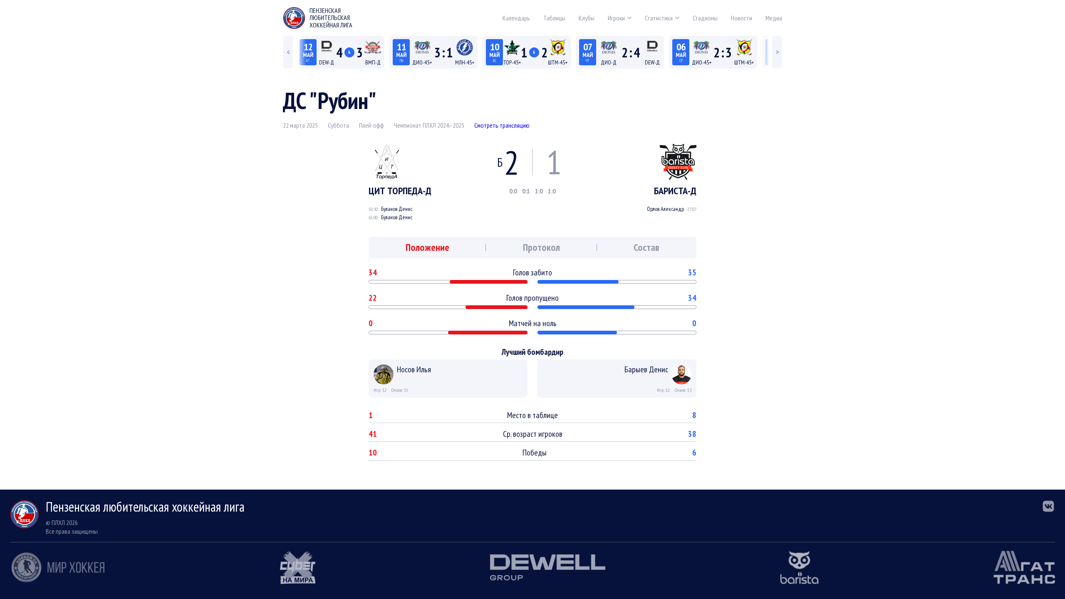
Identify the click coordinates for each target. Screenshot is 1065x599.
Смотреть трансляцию (502, 125)
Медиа (773, 18)
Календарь (516, 18)
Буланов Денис (396, 209)
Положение (427, 247)
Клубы (586, 18)
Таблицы (554, 18)
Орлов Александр (665, 209)
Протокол (541, 247)
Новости (741, 18)
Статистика (659, 18)
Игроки (616, 18)
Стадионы (705, 18)
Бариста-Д (675, 191)
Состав (646, 247)
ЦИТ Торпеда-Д (400, 191)
